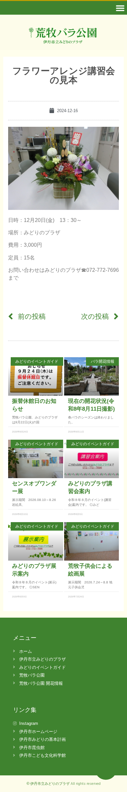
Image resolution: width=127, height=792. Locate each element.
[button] (120, 8)
